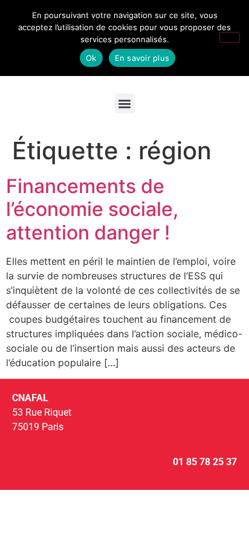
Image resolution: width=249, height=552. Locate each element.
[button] (125, 103)
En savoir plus (142, 58)
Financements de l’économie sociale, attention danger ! (92, 209)
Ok (91, 58)
